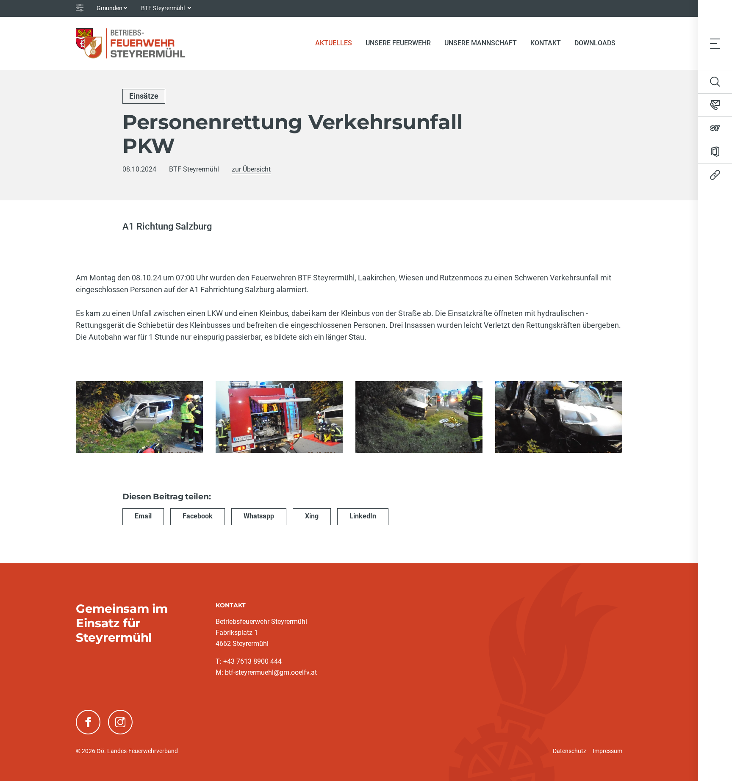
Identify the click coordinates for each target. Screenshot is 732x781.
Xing (312, 516)
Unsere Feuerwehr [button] (398, 43)
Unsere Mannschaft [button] (480, 43)
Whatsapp (259, 516)
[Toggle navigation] (715, 43)
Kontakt (545, 43)
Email (143, 516)
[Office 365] (715, 151)
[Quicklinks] (715, 174)
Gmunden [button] (109, 8)
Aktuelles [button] (333, 43)
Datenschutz (569, 751)
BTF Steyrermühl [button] (163, 8)
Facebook (198, 516)
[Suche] (715, 81)
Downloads (595, 43)
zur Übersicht (251, 169)
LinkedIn (362, 516)
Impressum (607, 751)
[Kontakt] (715, 105)
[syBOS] (715, 128)
